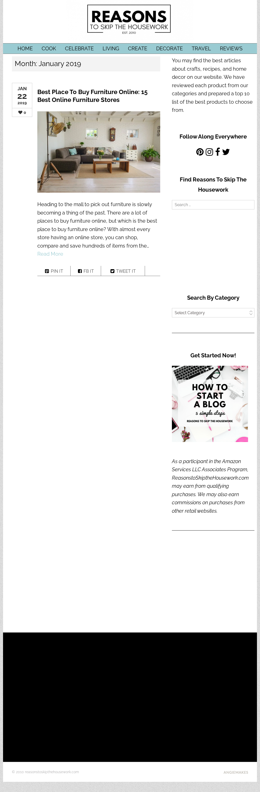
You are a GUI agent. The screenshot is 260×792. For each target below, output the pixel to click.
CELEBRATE (79, 48)
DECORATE (169, 48)
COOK (49, 48)
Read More (50, 254)
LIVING (111, 48)
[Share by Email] (152, 271)
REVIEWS (231, 48)
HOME (25, 48)
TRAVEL (201, 48)
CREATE (137, 48)
